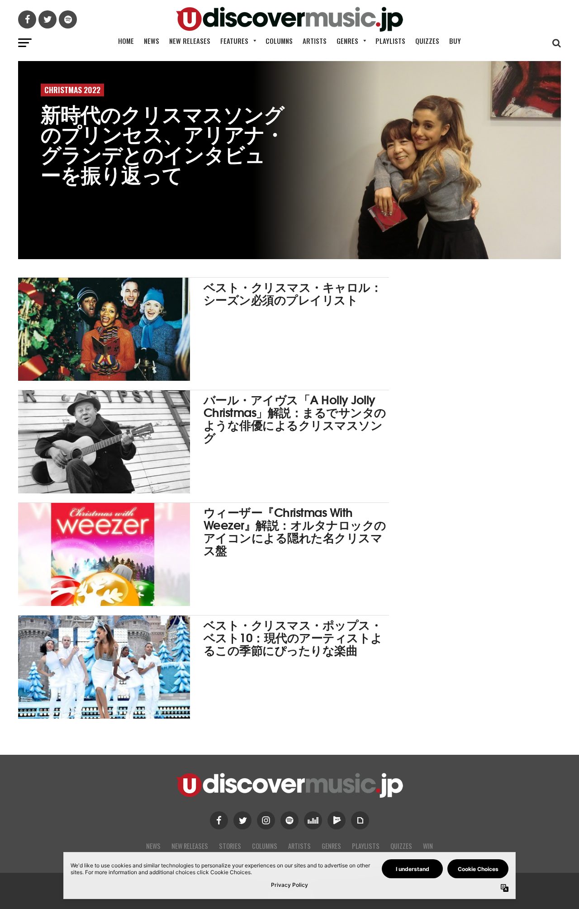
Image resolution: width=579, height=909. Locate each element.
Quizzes (427, 41)
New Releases (189, 41)
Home (126, 41)
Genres (347, 41)
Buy (455, 41)
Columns (279, 41)
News (151, 41)
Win (428, 846)
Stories (230, 846)
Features (234, 41)
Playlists (390, 41)
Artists (315, 41)
